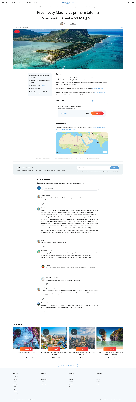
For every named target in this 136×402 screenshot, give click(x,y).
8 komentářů (25, 27)
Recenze (14, 391)
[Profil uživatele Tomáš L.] (38, 209)
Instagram (71, 381)
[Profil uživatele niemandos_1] (43, 279)
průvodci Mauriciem (99, 93)
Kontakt (98, 379)
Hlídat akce (114, 168)
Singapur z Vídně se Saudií (26, 353)
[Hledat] (6, 2)
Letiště (14, 381)
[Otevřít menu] (3, 2)
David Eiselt (73, 24)
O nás (97, 377)
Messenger (71, 379)
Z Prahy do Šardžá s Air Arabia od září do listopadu (82, 354)
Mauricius (50, 7)
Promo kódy (15, 394)
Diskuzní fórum (44, 379)
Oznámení (121, 399)
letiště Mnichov (97, 127)
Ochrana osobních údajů (107, 399)
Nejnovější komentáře (45, 377)
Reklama (115, 399)
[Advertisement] (40, 108)
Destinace (15, 379)
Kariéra (98, 381)
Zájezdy (14, 386)
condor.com (63, 113)
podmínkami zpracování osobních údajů (98, 171)
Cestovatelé (43, 384)
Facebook (71, 377)
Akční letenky (42, 7)
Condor (43, 85)
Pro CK (97, 384)
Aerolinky (15, 384)
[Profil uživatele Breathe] (43, 266)
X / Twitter (71, 384)
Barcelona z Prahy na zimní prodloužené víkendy (54, 354)
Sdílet (121, 27)
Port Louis (57, 7)
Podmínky (98, 399)
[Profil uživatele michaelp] (38, 251)
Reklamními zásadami (95, 158)
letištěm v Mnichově (97, 88)
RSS (69, 386)
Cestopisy (43, 381)
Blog (14, 389)
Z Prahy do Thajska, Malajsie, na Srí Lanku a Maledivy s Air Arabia (109, 354)
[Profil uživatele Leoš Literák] (38, 304)
